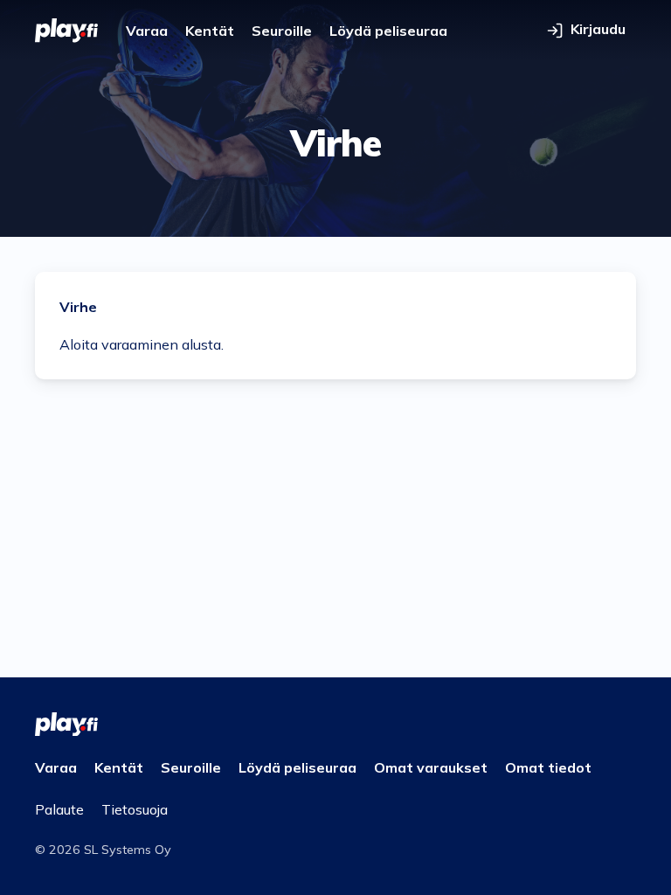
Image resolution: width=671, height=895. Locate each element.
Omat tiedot (548, 767)
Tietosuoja (134, 809)
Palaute (59, 809)
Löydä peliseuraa (388, 30)
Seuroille (282, 30)
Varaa (147, 30)
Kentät (209, 30)
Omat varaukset (431, 767)
